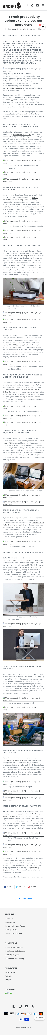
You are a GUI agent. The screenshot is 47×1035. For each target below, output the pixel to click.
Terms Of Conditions (13, 933)
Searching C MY (26, 1027)
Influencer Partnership (14, 958)
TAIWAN (8, 976)
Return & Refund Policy (15, 926)
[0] (42, 27)
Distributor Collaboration (15, 951)
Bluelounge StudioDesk (14, 760)
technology (9, 100)
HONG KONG (10, 972)
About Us (9, 918)
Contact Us (10, 922)
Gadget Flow (32, 36)
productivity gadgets (14, 88)
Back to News (25, 899)
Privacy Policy (11, 930)
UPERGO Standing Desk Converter (18, 560)
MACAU (8, 980)
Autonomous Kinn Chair (22, 134)
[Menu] (42, 5)
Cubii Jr (15, 679)
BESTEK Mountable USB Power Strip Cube (20, 198)
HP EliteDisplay (18, 345)
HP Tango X (25, 256)
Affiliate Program (12, 955)
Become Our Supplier (14, 947)
